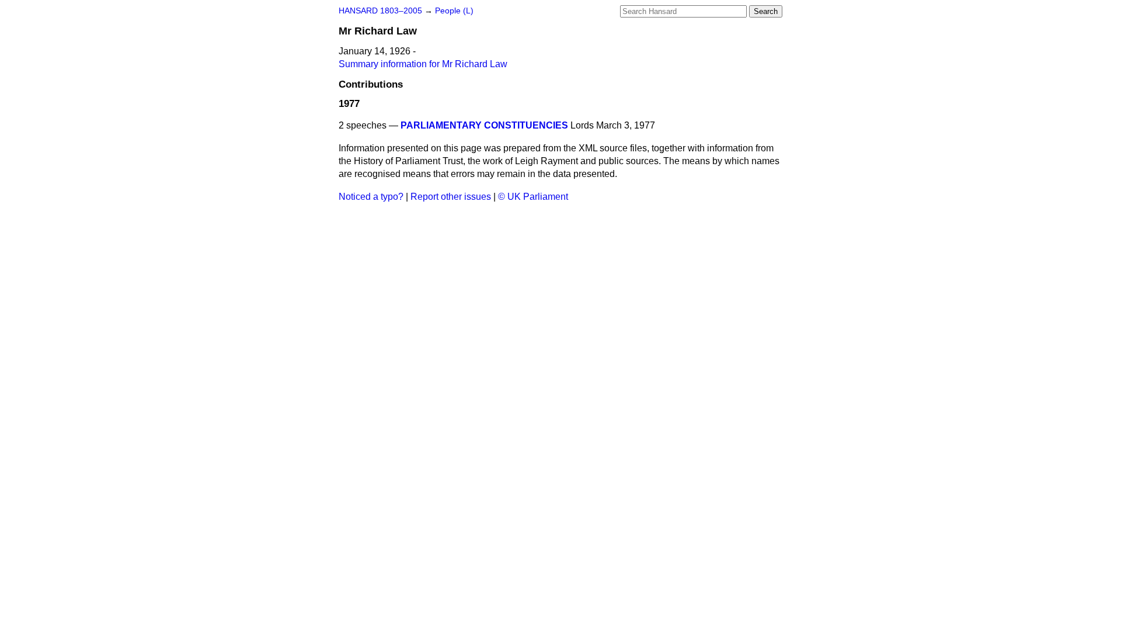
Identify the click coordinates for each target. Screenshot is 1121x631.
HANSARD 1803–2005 (380, 10)
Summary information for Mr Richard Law (423, 64)
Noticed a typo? (371, 197)
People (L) (454, 10)
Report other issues (450, 197)
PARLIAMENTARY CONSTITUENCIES (484, 125)
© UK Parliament (533, 197)
